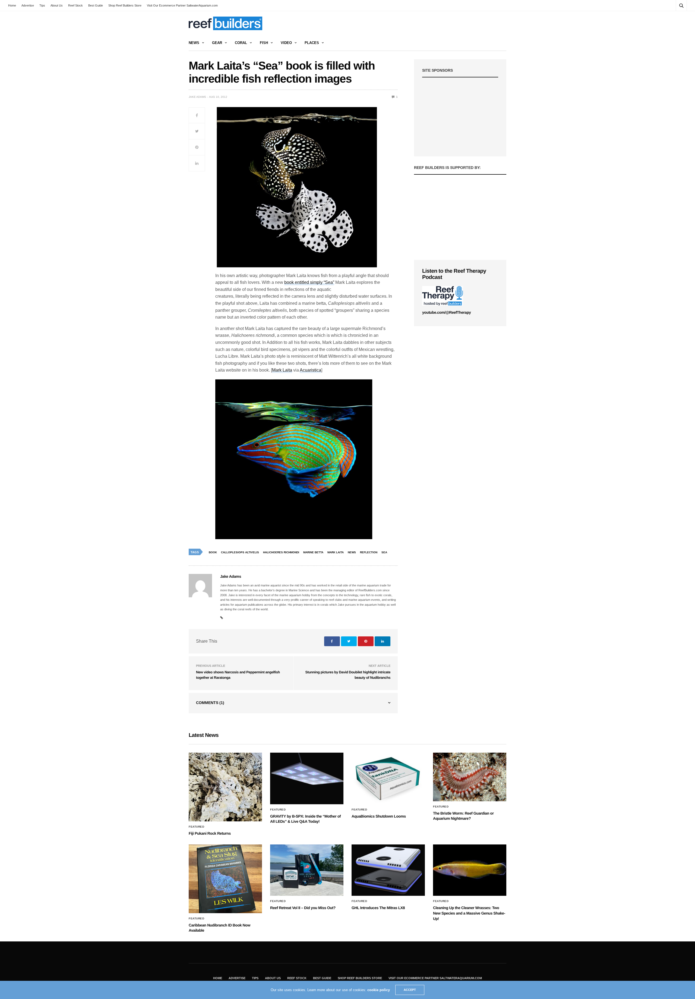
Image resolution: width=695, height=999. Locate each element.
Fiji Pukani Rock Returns (210, 833)
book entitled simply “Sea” (309, 282)
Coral (241, 43)
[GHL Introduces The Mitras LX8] (388, 870)
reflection (368, 552)
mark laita (335, 552)
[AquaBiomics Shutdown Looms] (388, 778)
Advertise (27, 5)
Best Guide (95, 5)
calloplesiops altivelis (240, 552)
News (194, 43)
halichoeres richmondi (281, 552)
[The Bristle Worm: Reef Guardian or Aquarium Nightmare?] (469, 777)
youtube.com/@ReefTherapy (446, 312)
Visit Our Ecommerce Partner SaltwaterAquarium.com (182, 5)
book (213, 552)
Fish (264, 43)
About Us (56, 5)
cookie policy (378, 990)
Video (286, 43)
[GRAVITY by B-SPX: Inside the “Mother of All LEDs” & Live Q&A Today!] (306, 778)
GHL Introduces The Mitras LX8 (378, 908)
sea (384, 552)
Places (312, 43)
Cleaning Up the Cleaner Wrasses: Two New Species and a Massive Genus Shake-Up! (469, 913)
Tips (42, 5)
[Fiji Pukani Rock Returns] (225, 787)
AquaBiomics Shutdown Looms (379, 816)
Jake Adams (197, 96)
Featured (196, 826)
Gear (217, 43)
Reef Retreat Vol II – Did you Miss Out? (303, 908)
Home (12, 5)
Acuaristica (310, 370)
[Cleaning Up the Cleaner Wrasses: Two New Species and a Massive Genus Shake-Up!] (469, 870)
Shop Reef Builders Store (124, 5)
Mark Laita (282, 370)
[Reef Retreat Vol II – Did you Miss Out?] (306, 870)
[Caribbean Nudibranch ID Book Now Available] (225, 878)
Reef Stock (75, 5)
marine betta (313, 552)
